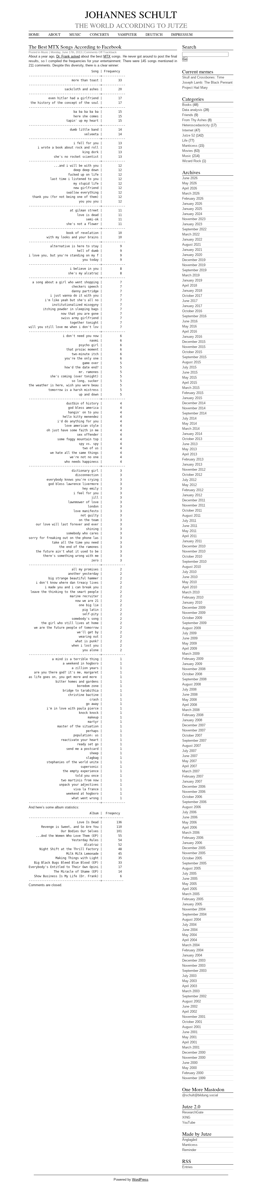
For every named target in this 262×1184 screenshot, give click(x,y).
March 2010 (191, 592)
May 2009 (189, 643)
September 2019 (194, 270)
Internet (187, 130)
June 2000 (190, 1063)
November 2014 (193, 408)
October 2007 (192, 735)
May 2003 (189, 981)
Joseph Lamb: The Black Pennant (207, 82)
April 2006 (189, 827)
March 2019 (191, 275)
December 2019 (193, 260)
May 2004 (189, 935)
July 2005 (189, 873)
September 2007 (194, 740)
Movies (187, 151)
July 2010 (189, 572)
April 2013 (189, 454)
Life (185, 140)
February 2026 (192, 198)
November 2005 (193, 853)
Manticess (190, 146)
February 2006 (192, 838)
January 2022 (192, 239)
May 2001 (189, 1037)
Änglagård (189, 1140)
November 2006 (193, 792)
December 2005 (193, 848)
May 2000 (189, 1068)
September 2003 (194, 971)
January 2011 (192, 541)
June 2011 (189, 526)
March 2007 (191, 771)
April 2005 (189, 889)
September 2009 (194, 623)
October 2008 (192, 674)
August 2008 (191, 684)
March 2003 (191, 991)
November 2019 (193, 265)
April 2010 (189, 587)
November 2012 (193, 469)
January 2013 (192, 464)
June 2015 (190, 372)
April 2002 (189, 1011)
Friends (187, 115)
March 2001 (191, 1047)
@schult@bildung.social (200, 1095)
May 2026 (189, 183)
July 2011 (189, 521)
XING (186, 1117)
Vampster (127, 34)
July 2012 (189, 480)
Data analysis (192, 110)
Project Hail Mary (195, 87)
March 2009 (191, 654)
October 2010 (192, 556)
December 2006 (193, 786)
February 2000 (192, 1073)
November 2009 (193, 613)
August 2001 (191, 1027)
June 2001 (190, 1032)
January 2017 (192, 306)
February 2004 (192, 950)
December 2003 (193, 960)
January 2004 (192, 955)
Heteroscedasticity (196, 125)
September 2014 (194, 413)
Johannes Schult (131, 14)
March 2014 (191, 429)
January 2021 (192, 250)
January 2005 (192, 904)
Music (75, 34)
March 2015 (191, 388)
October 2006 (192, 797)
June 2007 (190, 756)
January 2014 (192, 434)
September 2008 (194, 679)
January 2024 (192, 214)
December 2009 (193, 608)
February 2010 (192, 597)
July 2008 (189, 689)
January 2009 (192, 664)
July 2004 (189, 925)
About (54, 34)
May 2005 (189, 884)
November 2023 (193, 219)
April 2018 (189, 285)
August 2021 (191, 244)
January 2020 (192, 255)
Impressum (182, 34)
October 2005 (192, 858)
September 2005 (194, 863)
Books (187, 105)
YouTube (188, 1122)
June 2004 (190, 930)
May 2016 (189, 326)
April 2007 (189, 766)
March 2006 (191, 833)
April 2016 (189, 331)
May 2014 (189, 423)
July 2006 (189, 812)
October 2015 (192, 352)
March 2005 (191, 894)
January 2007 (192, 781)
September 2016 (194, 316)
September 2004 (194, 914)
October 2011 (192, 510)
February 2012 (192, 490)
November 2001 (193, 1017)
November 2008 (193, 669)
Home (34, 34)
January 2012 (192, 495)
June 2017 (190, 301)
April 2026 (189, 188)
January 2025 (192, 209)
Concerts (99, 34)
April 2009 (189, 648)
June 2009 (190, 638)
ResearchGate (192, 1112)
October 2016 (192, 311)
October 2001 (192, 1022)
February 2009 (192, 659)
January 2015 (192, 398)
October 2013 (192, 439)
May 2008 (189, 700)
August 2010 (191, 567)
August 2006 (191, 807)
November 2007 (193, 730)
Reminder (189, 1150)
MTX (107, 56)
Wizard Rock (191, 161)
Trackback (110, 52)
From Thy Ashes (194, 120)
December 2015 (193, 342)
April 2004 (189, 940)
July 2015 (189, 367)
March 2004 (191, 945)
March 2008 (191, 710)
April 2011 (189, 536)
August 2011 (191, 515)
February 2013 (192, 459)
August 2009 (191, 628)
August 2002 (191, 1001)
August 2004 (191, 919)
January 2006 (192, 843)
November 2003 (193, 965)
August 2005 (191, 868)
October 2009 (192, 618)
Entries (187, 1167)
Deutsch (154, 34)
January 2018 (192, 290)
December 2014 (193, 403)
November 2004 (193, 909)
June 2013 (190, 444)
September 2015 (194, 357)
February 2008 (192, 715)
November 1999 (193, 1078)
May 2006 (189, 822)
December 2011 (193, 500)
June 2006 (190, 817)
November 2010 (193, 551)
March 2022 (191, 234)
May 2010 (189, 582)
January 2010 (192, 602)
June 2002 (190, 1006)
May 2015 (189, 377)
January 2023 (192, 224)
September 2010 (194, 561)
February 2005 (192, 899)
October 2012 (192, 475)
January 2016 (192, 337)
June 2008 (190, 694)
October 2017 (192, 296)
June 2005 (190, 879)
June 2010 (190, 577)
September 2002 (194, 996)
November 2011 (193, 505)
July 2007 (189, 751)
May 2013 (189, 449)
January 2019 (192, 280)
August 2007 (191, 746)
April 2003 (189, 986)
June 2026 (190, 178)
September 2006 (194, 802)
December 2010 (193, 546)
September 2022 (194, 229)
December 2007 (193, 725)
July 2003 (189, 976)
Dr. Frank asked (68, 56)
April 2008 (189, 705)
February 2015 (192, 393)
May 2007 (189, 761)
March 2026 (191, 193)
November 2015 (193, 347)
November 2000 (193, 1057)
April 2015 (189, 383)
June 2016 (190, 321)
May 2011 (189, 531)
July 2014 (189, 418)
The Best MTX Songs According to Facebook (75, 46)
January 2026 (192, 204)
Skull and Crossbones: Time (203, 77)
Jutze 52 (188, 135)
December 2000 (193, 1052)
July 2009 (189, 633)
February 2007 (192, 776)
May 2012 (189, 485)
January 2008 (192, 720)
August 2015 (191, 362)
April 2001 (189, 1042)
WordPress (140, 1179)
